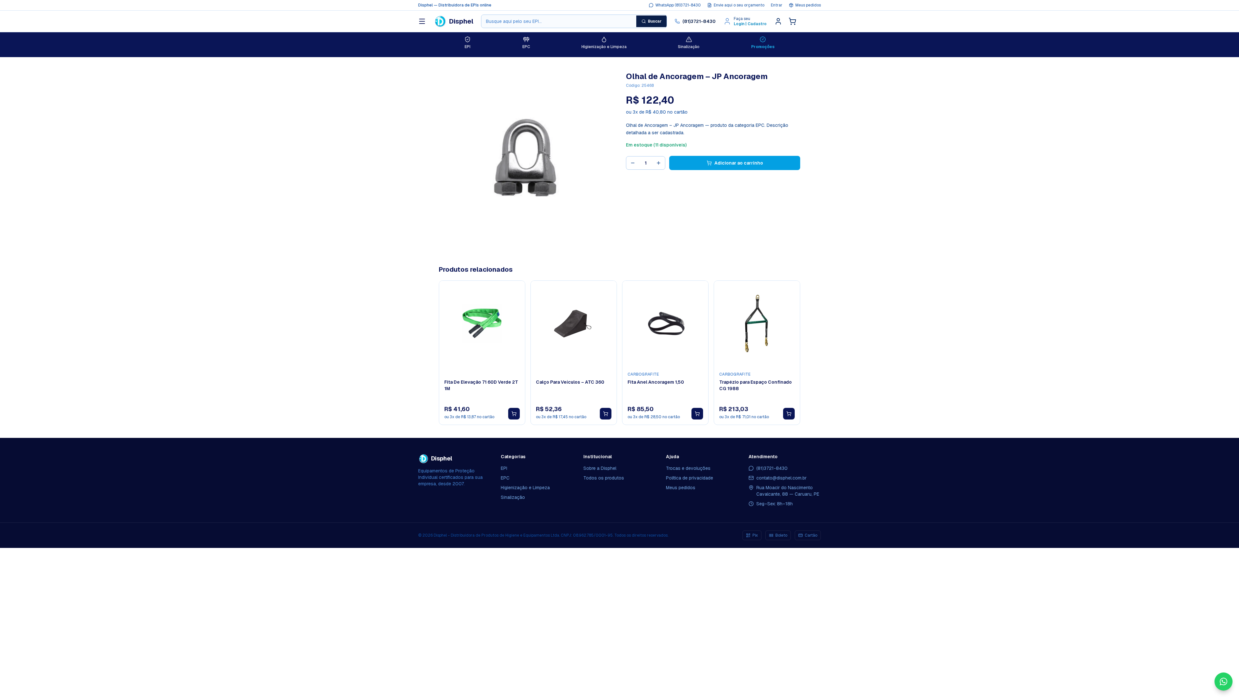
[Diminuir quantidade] (632, 163)
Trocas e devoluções (688, 468)
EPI (504, 468)
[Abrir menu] (422, 21)
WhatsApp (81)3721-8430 (678, 5)
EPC (505, 478)
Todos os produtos (603, 478)
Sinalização (513, 497)
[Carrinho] (792, 21)
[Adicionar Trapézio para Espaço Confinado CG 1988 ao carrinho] (789, 413)
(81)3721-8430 (699, 21)
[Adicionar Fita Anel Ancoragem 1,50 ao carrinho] (697, 413)
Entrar (776, 5)
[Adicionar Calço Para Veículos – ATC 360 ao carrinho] (605, 413)
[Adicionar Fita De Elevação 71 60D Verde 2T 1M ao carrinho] (514, 413)
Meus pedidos (808, 5)
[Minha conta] (778, 21)
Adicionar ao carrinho (738, 163)
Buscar (654, 21)
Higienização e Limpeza (525, 487)
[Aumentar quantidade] (658, 163)
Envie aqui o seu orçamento (739, 5)
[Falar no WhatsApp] (1223, 681)
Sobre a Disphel (599, 468)
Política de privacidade (689, 478)
